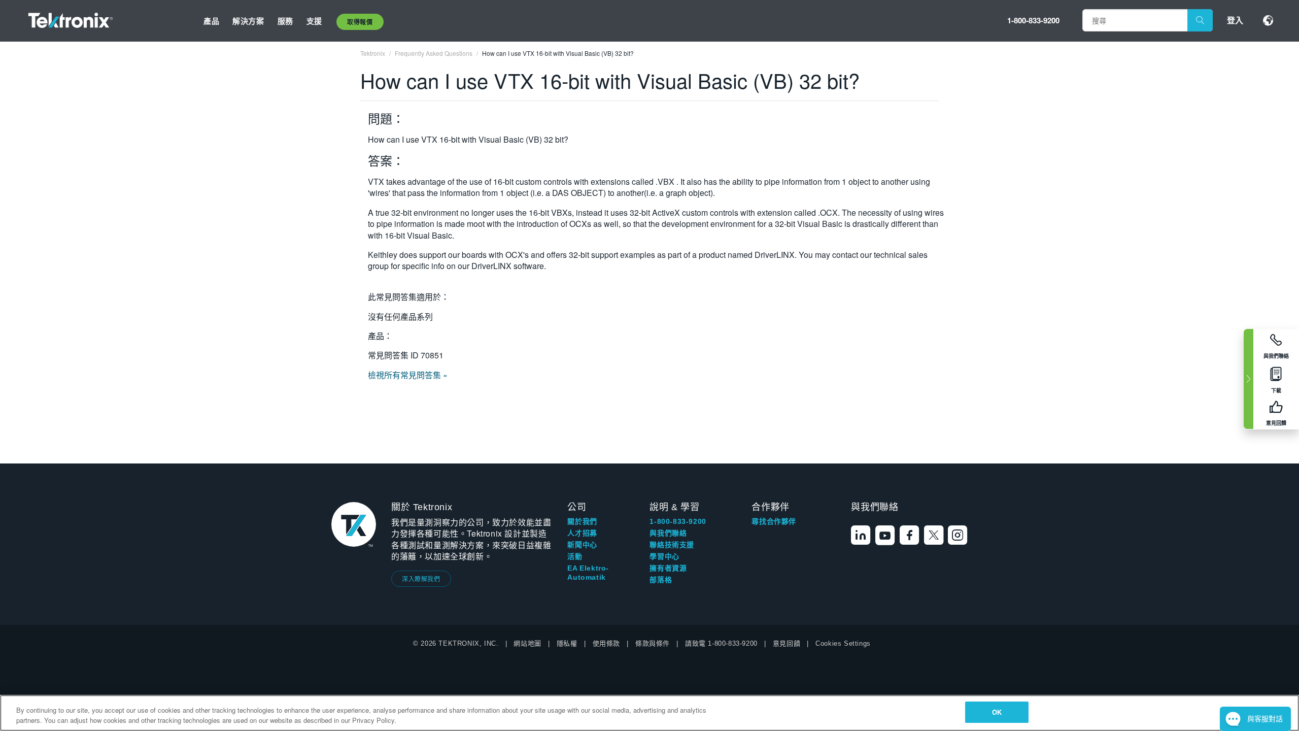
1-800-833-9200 (1033, 20)
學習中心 (664, 556)
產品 (211, 20)
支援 (314, 20)
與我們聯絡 (668, 533)
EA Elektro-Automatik (588, 572)
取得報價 (359, 21)
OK (997, 712)
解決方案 (248, 20)
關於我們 (582, 521)
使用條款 (606, 643)
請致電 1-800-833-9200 (721, 643)
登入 (1235, 20)
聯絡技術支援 (672, 545)
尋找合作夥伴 (773, 521)
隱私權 (567, 643)
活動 (574, 556)
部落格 (661, 580)
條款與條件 (652, 643)
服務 (285, 20)
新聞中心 (582, 545)
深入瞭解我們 (421, 578)
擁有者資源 (668, 568)
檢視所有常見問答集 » (408, 375)
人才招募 (582, 533)
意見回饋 (786, 643)
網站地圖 (527, 643)
